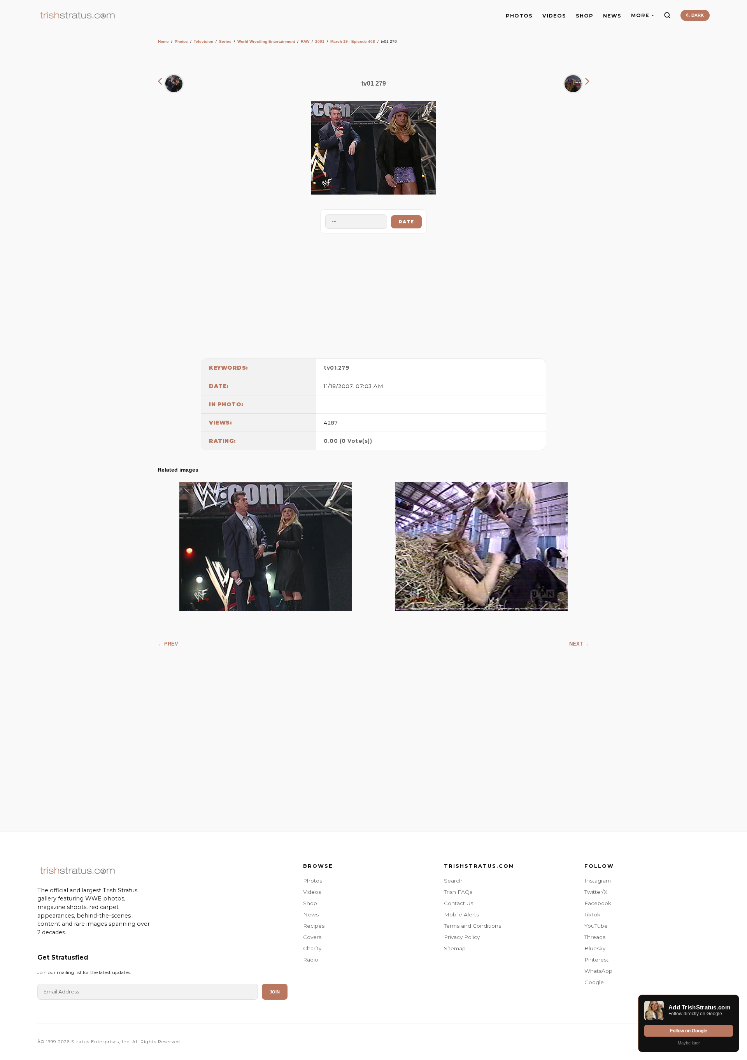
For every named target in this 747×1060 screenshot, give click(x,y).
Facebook (597, 903)
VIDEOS (554, 16)
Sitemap (455, 948)
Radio (310, 959)
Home (163, 41)
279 (344, 368)
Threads (594, 937)
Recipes (313, 926)
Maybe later (689, 1043)
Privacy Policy (462, 937)
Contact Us (458, 903)
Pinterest (596, 959)
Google (594, 982)
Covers (312, 937)
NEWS (612, 16)
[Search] (667, 15)
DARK (697, 15)
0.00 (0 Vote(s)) (348, 441)
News (311, 914)
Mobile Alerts (461, 914)
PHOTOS (519, 16)
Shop (310, 903)
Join (275, 992)
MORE (640, 15)
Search (453, 880)
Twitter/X (595, 892)
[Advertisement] (373, 294)
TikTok (592, 914)
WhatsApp (598, 971)
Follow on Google (688, 1031)
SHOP (584, 16)
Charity (312, 948)
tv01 (330, 368)
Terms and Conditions (472, 926)
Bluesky (594, 948)
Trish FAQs (458, 892)
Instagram (597, 880)
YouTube (596, 926)
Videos (312, 892)
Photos (181, 41)
